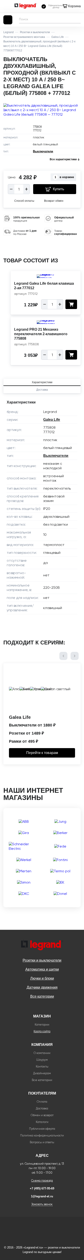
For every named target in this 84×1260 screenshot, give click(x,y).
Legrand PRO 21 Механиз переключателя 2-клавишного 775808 (40, 334)
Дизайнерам (42, 1073)
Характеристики (42, 382)
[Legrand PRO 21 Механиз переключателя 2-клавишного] (46, 322)
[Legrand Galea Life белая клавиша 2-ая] (46, 276)
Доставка (42, 389)
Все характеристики (63, 159)
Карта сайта (42, 1031)
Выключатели (43, 151)
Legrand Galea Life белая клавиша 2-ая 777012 (44, 286)
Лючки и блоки (42, 978)
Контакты (42, 1066)
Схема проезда (42, 1180)
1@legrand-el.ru (42, 1196)
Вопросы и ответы (42, 1142)
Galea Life (51, 420)
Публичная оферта (42, 1128)
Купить (58, 189)
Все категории (42, 996)
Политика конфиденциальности (42, 1135)
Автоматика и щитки (42, 969)
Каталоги (42, 1122)
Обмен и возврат (42, 1115)
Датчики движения (42, 987)
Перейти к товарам (42, 753)
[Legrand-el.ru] (26, 6)
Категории (42, 1024)
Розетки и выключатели (42, 960)
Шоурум (42, 1059)
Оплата (42, 1101)
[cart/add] (71, 304)
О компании (42, 1053)
